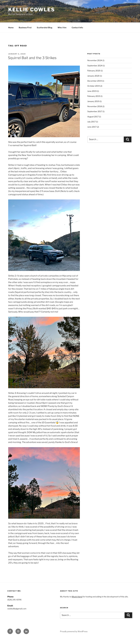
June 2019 (92, 91)
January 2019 (93, 101)
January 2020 (93, 76)
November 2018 (94, 106)
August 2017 (93, 116)
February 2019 (93, 96)
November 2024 (94, 60)
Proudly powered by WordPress (74, 631)
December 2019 (94, 81)
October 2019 (93, 86)
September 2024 (94, 65)
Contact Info (77, 27)
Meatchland (77, 596)
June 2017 (91, 127)
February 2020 (93, 70)
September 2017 (94, 111)
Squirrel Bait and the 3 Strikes (32, 58)
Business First (25, 27)
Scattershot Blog (44, 27)
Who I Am (62, 27)
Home (11, 27)
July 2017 (91, 121)
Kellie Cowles (31, 10)
